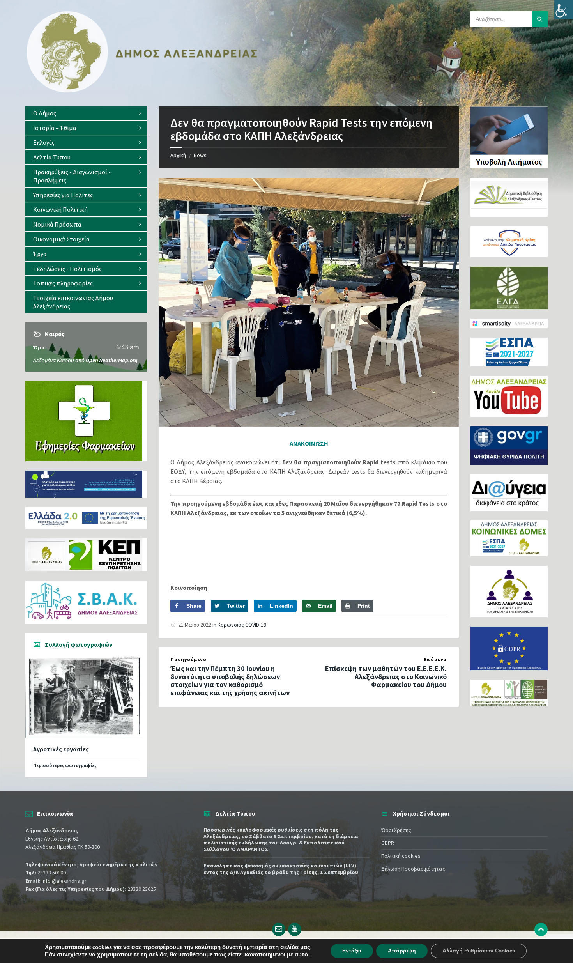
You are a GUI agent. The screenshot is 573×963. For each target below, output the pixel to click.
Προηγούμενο (188, 659)
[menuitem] (86, 113)
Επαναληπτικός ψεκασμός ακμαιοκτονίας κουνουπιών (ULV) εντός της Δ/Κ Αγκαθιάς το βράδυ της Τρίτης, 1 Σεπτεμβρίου (280, 869)
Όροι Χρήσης (396, 830)
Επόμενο (435, 659)
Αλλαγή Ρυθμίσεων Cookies (478, 950)
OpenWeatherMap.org (112, 360)
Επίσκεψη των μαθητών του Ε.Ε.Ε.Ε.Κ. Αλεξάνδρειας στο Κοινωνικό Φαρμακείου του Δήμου (386, 676)
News (200, 155)
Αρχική (178, 155)
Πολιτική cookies (401, 855)
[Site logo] (142, 91)
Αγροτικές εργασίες (61, 749)
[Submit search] (540, 19)
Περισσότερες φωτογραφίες (65, 765)
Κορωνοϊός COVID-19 (242, 624)
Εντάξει (351, 950)
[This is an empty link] (541, 929)
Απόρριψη (402, 950)
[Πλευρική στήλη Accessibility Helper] (563, 9)
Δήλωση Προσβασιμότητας (413, 868)
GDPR (387, 842)
